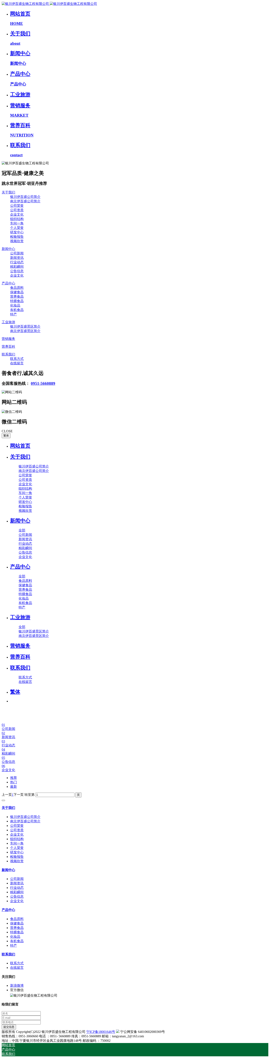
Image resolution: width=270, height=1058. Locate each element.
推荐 (13, 778)
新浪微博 (17, 985)
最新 (13, 786)
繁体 (6, 435)
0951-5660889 (43, 383)
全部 (22, 530)
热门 (13, 782)
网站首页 (20, 446)
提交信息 (8, 1026)
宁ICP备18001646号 (100, 1032)
